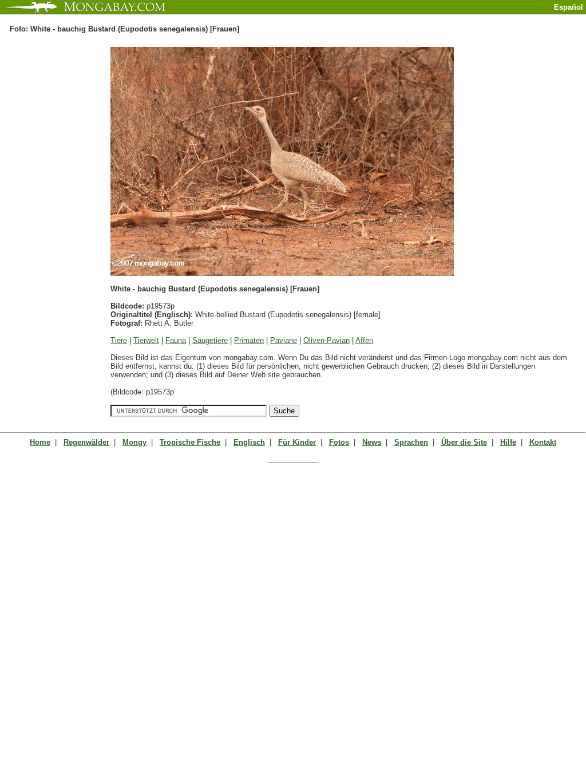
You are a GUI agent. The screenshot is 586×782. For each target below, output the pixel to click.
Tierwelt (146, 340)
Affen (364, 340)
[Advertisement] (452, 18)
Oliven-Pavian (326, 340)
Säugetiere (210, 340)
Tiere (118, 340)
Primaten (249, 340)
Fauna (175, 340)
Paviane (283, 340)
